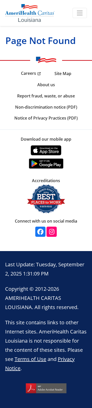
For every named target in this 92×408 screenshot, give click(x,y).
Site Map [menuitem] (62, 73)
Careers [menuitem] (28, 73)
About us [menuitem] (46, 85)
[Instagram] (52, 232)
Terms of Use (30, 359)
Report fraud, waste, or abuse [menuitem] (46, 96)
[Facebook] (40, 232)
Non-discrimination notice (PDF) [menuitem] (46, 107)
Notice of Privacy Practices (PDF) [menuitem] (46, 118)
